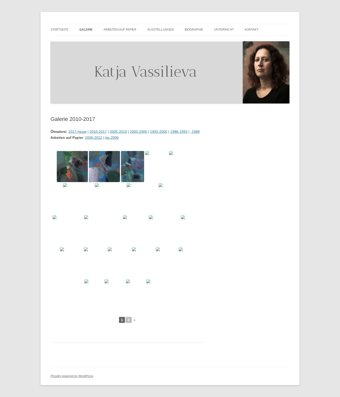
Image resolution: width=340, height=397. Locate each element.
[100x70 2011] (167, 262)
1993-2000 (158, 132)
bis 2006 (112, 138)
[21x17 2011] (115, 294)
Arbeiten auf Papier (120, 29)
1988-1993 (178, 132)
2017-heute (77, 132)
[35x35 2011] (159, 294)
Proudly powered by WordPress (72, 376)
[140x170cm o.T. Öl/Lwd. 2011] (103, 230)
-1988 (195, 132)
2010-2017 (98, 132)
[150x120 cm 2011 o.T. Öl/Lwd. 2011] (135, 230)
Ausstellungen (160, 29)
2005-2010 (118, 132)
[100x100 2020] (72, 166)
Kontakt (251, 29)
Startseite (59, 29)
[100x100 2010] (78, 198)
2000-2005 (138, 132)
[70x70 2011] (164, 230)
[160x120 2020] (132, 166)
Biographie (194, 29)
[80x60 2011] (192, 230)
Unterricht (224, 29)
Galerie (86, 29)
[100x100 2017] (184, 166)
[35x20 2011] (188, 262)
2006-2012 (93, 138)
